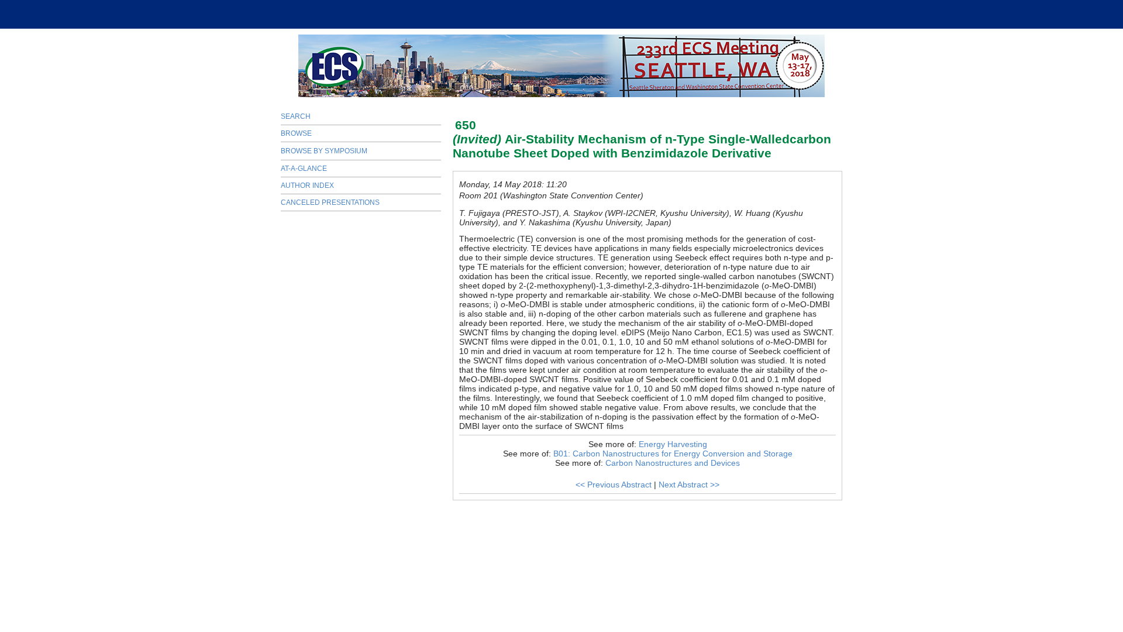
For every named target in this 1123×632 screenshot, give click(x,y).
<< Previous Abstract (614, 484)
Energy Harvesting (673, 444)
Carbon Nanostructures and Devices (672, 463)
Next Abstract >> (689, 484)
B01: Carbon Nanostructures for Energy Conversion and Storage (673, 453)
